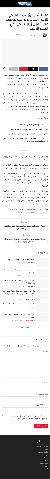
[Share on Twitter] (33, 69)
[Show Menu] (46, 3)
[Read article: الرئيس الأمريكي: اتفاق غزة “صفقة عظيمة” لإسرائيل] (42, 273)
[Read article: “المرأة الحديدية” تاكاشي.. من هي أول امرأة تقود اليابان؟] (42, 283)
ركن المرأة (44, 455)
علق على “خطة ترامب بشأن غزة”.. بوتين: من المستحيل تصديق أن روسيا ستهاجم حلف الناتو (19, 293)
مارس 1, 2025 (20, 35)
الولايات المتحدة (31, 209)
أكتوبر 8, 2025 (22, 262)
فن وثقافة (44, 466)
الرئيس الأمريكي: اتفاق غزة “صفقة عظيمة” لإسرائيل (29, 129)
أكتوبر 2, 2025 (20, 299)
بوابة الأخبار (30, 262)
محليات (45, 469)
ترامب (21, 209)
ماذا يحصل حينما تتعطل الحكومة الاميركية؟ (19, 304)
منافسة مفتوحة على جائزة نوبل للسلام (34, 125)
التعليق (45, 351)
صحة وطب (44, 463)
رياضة (46, 458)
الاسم (45, 382)
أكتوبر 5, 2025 (20, 276)
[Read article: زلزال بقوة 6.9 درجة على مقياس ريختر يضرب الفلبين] (42, 317)
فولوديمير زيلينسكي (32, 213)
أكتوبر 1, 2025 (22, 307)
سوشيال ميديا (43, 460)
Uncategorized (42, 447)
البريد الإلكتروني (42, 394)
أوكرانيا (40, 209)
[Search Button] (4, 3)
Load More (25, 328)
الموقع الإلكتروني (42, 405)
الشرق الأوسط (43, 452)
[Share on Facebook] (43, 69)
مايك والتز (20, 213)
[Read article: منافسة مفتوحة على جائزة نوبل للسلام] (42, 262)
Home (46, 11)
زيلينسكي (44, 213)
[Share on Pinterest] (23, 69)
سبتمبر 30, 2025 (19, 320)
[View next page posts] (23, 149)
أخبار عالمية (38, 11)
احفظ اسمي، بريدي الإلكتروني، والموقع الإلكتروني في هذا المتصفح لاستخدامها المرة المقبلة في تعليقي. (29, 417)
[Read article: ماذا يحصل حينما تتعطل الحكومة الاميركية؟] (42, 307)
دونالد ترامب (13, 209)
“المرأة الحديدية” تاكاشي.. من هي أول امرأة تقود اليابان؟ (28, 134)
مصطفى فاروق (34, 35)
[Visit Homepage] (25, 3)
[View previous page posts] (27, 149)
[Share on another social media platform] (13, 69)
